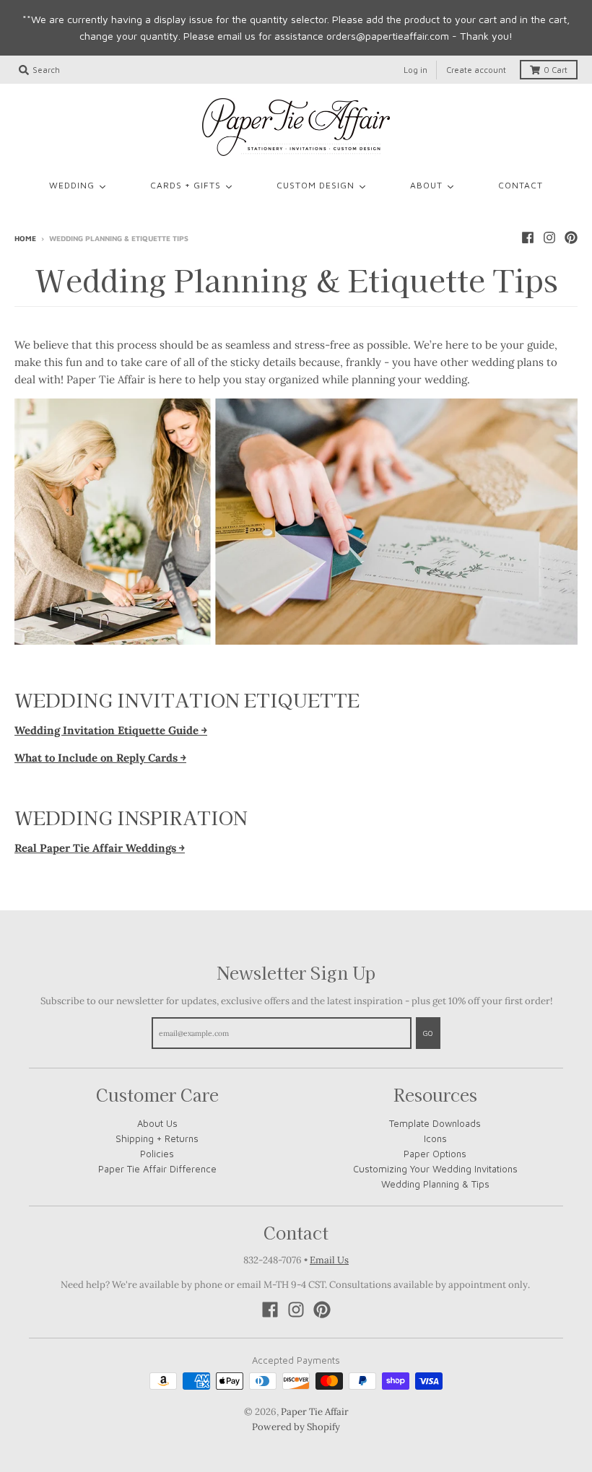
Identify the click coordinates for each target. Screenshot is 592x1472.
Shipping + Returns (157, 1138)
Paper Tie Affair (315, 1412)
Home (25, 238)
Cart (555, 69)
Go (428, 1033)
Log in (415, 69)
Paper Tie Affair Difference (157, 1169)
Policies (157, 1153)
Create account (476, 69)
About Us (157, 1123)
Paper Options (435, 1153)
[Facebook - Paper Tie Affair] (527, 237)
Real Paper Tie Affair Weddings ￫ (99, 848)
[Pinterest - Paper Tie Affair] (571, 237)
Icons (435, 1138)
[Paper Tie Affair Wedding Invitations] (296, 127)
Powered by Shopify (296, 1427)
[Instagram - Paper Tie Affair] (549, 237)
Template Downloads (435, 1123)
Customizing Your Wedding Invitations (435, 1169)
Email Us (329, 1260)
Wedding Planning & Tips (435, 1184)
